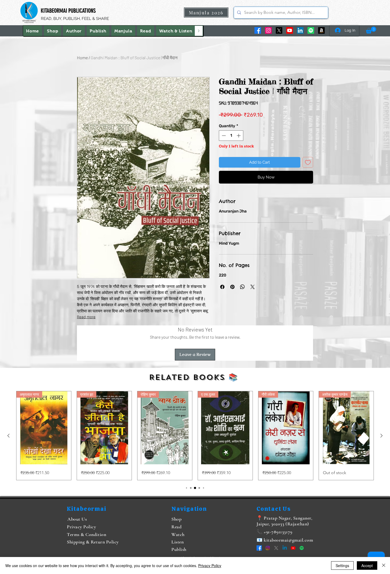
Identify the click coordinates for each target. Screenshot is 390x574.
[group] (195, 436)
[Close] (383, 565)
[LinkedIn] (300, 30)
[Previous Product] (8, 435)
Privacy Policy (209, 565)
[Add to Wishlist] (307, 162)
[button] (175, 30)
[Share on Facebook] (222, 287)
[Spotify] (310, 30)
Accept (367, 565)
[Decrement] (223, 136)
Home (82, 57)
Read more (86, 317)
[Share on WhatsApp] (242, 287)
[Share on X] (252, 287)
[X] (279, 30)
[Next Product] (381, 435)
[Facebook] (257, 30)
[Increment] (239, 136)
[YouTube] (289, 30)
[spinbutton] (231, 136)
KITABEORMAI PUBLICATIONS (68, 10)
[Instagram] (268, 30)
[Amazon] (321, 30)
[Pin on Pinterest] (232, 287)
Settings (342, 565)
